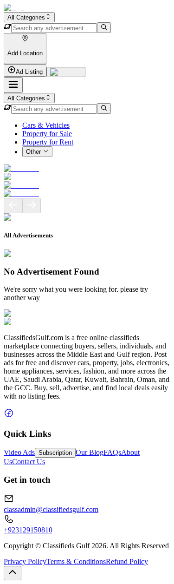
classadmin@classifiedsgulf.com (51, 509)
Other (33, 152)
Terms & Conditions (76, 561)
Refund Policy (127, 561)
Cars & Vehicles (46, 125)
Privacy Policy (25, 561)
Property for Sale (47, 134)
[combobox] (29, 17)
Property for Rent (47, 142)
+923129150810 (28, 530)
